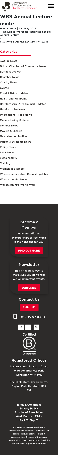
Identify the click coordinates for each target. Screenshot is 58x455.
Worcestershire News (13, 179)
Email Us (29, 307)
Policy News (8, 147)
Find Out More (29, 250)
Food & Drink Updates (14, 93)
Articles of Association (29, 412)
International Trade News (16, 114)
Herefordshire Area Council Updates (23, 104)
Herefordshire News (12, 109)
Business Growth (10, 71)
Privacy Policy (29, 408)
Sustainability (8, 157)
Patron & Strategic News (15, 141)
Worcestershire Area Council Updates (24, 174)
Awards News (8, 60)
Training (5, 163)
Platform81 (40, 443)
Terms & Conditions (29, 404)
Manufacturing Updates (14, 120)
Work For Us (24, 416)
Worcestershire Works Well (17, 184)
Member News (9, 125)
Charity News (8, 82)
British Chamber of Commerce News (23, 66)
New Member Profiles (13, 136)
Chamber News (9, 77)
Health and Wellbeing (13, 98)
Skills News (7, 152)
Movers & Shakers (11, 131)
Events (4, 87)
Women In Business (12, 168)
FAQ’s (38, 416)
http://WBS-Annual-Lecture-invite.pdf (24, 41)
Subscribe (29, 287)
